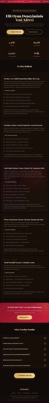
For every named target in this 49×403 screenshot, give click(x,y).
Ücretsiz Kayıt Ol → (33, 32)
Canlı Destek (35, 393)
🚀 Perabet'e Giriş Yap (24, 375)
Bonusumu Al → (24, 317)
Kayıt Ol (19, 393)
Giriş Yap (13, 393)
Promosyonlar (26, 393)
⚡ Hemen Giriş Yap (15, 32)
